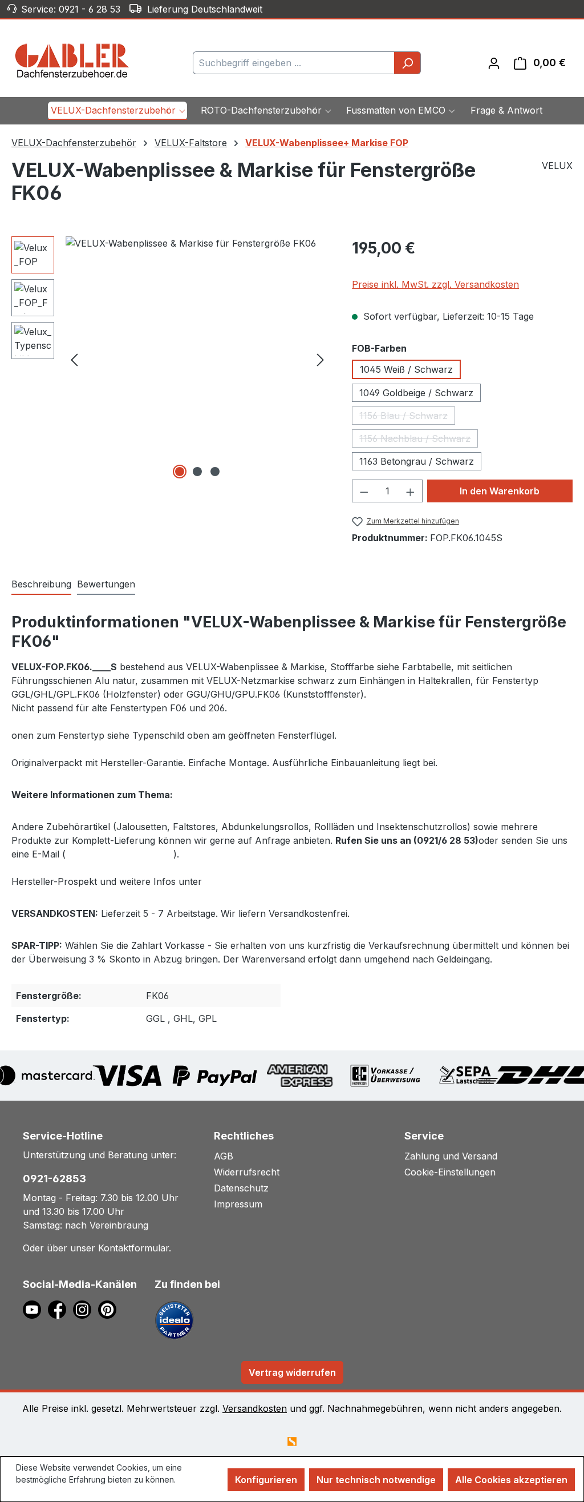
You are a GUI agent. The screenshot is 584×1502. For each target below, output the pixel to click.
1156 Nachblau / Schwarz (418, 440)
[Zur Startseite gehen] (72, 60)
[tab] (41, 584)
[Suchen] (407, 62)
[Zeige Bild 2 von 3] (197, 471)
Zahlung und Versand (450, 1156)
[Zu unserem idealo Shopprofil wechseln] (174, 1319)
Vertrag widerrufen (292, 1372)
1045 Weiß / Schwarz (406, 369)
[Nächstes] (320, 358)
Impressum (238, 1204)
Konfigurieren (266, 1479)
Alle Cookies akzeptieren (511, 1479)
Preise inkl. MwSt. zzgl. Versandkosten (435, 284)
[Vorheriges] (74, 358)
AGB (223, 1156)
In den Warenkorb (500, 491)
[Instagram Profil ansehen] (85, 1308)
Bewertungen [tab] (106, 584)
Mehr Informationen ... (56, 1491)
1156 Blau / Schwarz (407, 417)
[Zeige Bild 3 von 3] (215, 471)
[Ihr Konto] (494, 63)
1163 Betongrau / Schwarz (416, 461)
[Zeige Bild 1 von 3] (179, 471)
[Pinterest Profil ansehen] (109, 1308)
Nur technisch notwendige (376, 1479)
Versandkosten (254, 1408)
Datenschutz (241, 1188)
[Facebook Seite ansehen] (60, 1308)
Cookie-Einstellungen (450, 1172)
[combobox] (294, 62)
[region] (170, 359)
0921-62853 (54, 1179)
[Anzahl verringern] (364, 491)
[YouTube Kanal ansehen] (35, 1308)
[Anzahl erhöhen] (411, 491)
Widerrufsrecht (246, 1172)
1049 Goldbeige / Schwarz (416, 392)
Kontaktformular (133, 1248)
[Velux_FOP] (197, 359)
